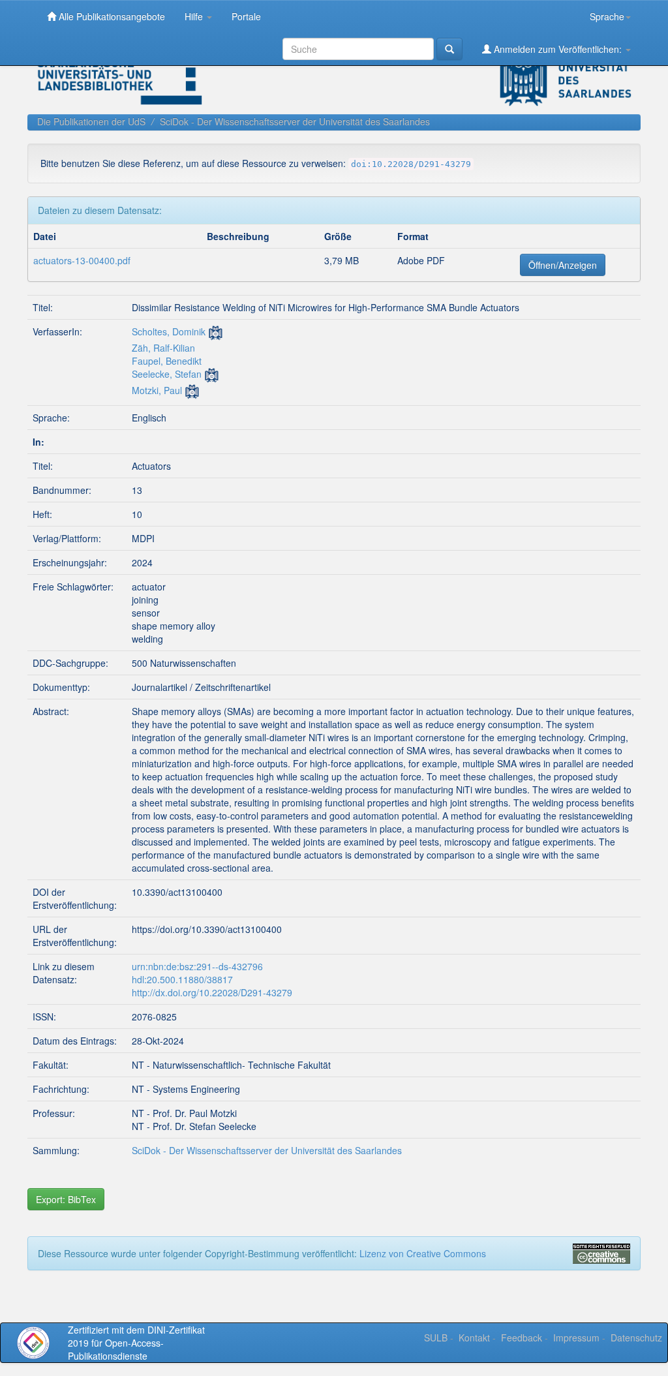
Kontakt (474, 1337)
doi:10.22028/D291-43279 (411, 164)
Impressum (576, 1337)
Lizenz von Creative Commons (422, 1253)
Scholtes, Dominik (168, 331)
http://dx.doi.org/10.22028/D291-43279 (212, 992)
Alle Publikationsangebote (110, 16)
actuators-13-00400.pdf (81, 260)
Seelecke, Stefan (167, 373)
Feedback (521, 1337)
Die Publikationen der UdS (91, 121)
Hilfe (195, 16)
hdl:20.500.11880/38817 (182, 979)
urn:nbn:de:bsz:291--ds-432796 (197, 966)
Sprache (607, 16)
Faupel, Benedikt (167, 360)
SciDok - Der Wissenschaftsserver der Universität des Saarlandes (295, 121)
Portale (246, 16)
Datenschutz (636, 1337)
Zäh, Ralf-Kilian (163, 347)
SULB (436, 1337)
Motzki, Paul (157, 390)
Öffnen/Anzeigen (562, 264)
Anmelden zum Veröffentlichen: (557, 48)
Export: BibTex (66, 1199)
